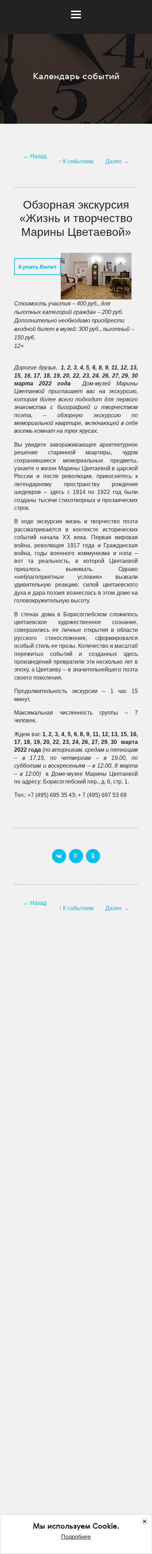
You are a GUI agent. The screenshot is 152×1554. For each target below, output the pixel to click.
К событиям (78, 161)
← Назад (34, 156)
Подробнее (76, 1537)
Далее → (117, 161)
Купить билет (37, 266)
